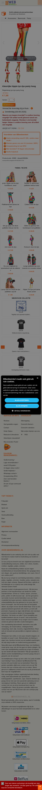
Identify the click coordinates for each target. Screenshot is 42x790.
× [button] (37, 378)
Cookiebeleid (29, 393)
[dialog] (21, 395)
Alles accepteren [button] (22, 400)
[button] (21, 411)
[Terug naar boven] (40, 787)
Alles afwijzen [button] (22, 406)
